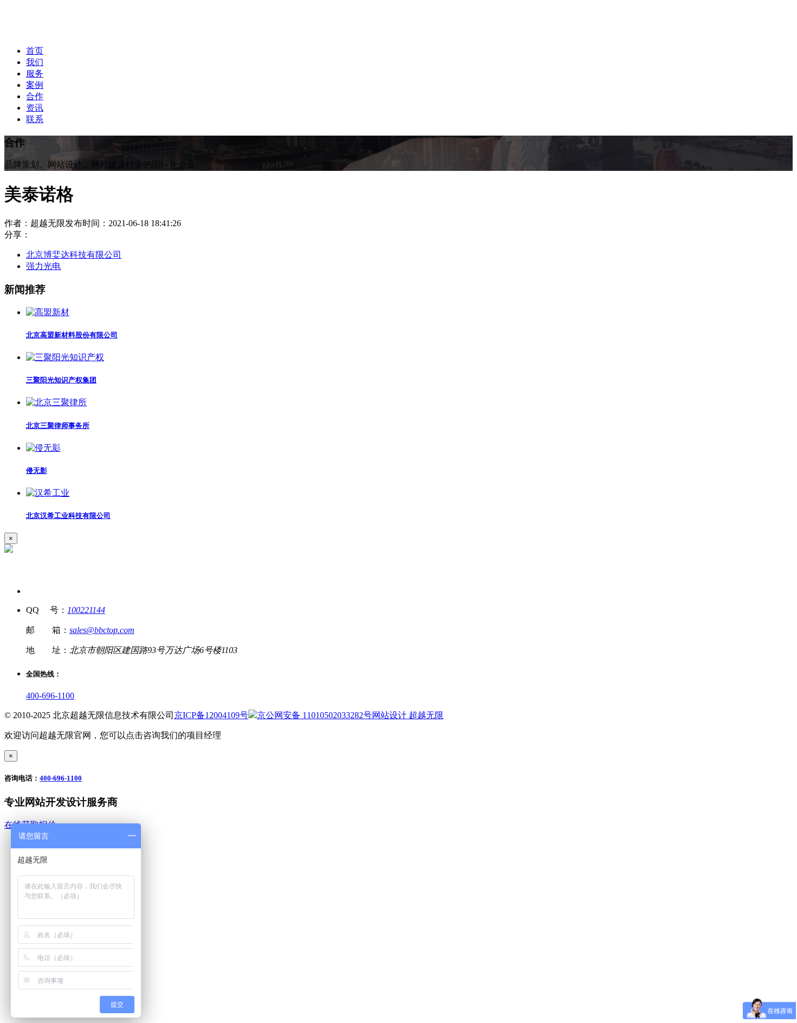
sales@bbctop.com (101, 630)
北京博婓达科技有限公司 (73, 254)
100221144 (86, 610)
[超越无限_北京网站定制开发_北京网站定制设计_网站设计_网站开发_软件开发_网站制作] (76, 31)
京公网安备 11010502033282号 (314, 715)
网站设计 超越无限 (408, 715)
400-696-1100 (50, 695)
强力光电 (43, 266)
